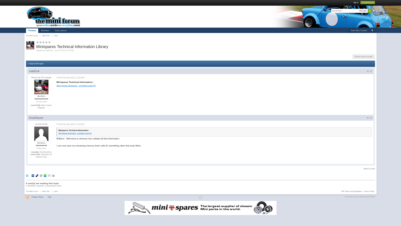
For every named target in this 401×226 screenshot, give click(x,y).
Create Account (368, 2)
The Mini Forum (32, 191)
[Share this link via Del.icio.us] (37, 175)
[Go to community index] (53, 16)
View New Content (359, 30)
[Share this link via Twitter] (27, 175)
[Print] (53, 175)
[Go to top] (200, 198)
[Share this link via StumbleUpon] (45, 175)
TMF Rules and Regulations (351, 191)
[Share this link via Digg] (33, 175)
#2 (368, 118)
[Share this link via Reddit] (41, 175)
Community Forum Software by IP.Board (359, 197)
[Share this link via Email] (49, 175)
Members (45, 30)
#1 (368, 71)
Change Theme (37, 197)
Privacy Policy (369, 191)
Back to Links (369, 169)
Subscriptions (61, 30)
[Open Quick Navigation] (372, 30)
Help (49, 197)
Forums (32, 30)
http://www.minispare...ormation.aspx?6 (76, 85)
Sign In (356, 2)
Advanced (373, 10)
